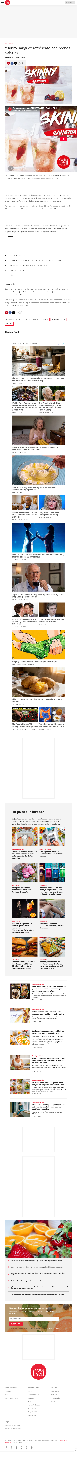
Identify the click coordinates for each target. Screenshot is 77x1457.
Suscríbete (69, 2)
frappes (27, 319)
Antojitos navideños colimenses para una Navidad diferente (21, 889)
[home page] (7, 2)
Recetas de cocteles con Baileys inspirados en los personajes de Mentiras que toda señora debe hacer (52, 890)
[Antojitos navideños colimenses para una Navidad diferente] (24, 872)
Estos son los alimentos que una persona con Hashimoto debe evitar (48, 1013)
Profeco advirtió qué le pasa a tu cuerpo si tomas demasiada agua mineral (37, 1294)
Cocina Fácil (22, 57)
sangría (35, 319)
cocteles (45, 319)
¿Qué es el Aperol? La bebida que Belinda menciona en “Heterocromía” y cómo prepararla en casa (23, 927)
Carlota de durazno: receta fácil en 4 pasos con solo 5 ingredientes (49, 1032)
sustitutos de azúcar (13, 319)
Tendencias (16, 921)
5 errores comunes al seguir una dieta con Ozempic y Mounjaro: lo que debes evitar (38, 1274)
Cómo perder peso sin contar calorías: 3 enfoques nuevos (52, 853)
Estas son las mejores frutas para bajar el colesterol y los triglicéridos (36, 1260)
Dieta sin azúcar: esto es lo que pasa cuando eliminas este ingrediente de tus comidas (24, 854)
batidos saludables (58, 319)
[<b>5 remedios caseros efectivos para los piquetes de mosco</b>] (52, 908)
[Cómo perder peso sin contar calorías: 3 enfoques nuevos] (52, 836)
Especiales (9, 43)
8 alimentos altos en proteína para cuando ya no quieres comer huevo (36, 1281)
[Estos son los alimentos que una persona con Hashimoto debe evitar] (20, 1015)
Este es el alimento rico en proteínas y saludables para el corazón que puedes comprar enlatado (49, 989)
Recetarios (43, 885)
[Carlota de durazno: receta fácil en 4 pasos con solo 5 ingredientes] (20, 1037)
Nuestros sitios (34, 1388)
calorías (9, 324)
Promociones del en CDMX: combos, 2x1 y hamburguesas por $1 (23, 965)
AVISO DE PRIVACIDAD (55, 1328)
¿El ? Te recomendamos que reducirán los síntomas (39, 1287)
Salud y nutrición (18, 849)
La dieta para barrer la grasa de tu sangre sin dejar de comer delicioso (48, 1084)
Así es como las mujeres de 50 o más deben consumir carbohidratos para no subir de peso (48, 1060)
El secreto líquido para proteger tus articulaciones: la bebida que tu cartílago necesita (48, 1107)
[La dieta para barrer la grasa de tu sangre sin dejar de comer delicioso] (20, 1086)
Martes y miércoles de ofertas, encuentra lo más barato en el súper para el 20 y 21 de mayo (51, 965)
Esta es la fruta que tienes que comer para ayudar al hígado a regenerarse (37, 1267)
